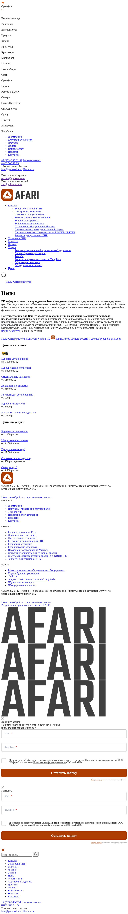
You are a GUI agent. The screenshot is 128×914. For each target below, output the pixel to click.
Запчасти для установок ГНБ (31, 235)
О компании (15, 136)
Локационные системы (28, 211)
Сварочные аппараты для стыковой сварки (39, 229)
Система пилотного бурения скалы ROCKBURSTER (45, 232)
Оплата (12, 145)
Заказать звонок (32, 160)
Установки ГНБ (17, 238)
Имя (7, 733)
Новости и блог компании (23, 514)
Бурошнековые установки (29, 223)
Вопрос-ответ (16, 148)
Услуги (12, 247)
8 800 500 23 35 (10, 163)
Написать (28, 169)
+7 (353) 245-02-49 (11, 160)
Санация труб (9, 467)
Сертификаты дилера (20, 139)
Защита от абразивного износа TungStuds (38, 259)
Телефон (10, 747)
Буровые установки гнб (14, 358)
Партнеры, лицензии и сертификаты (29, 508)
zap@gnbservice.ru (11, 184)
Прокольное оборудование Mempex (35, 226)
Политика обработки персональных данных (26, 497)
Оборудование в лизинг (28, 265)
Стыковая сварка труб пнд (16, 458)
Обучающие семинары (27, 262)
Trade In (19, 256)
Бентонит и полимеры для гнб (18, 412)
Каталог (12, 205)
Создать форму (96, 780)
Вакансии (13, 517)
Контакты (13, 154)
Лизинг (12, 244)
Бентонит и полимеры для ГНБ (32, 217)
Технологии (15, 511)
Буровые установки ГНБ (29, 208)
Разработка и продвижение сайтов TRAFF (25, 605)
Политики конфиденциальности (101, 760)
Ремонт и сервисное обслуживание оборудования (43, 250)
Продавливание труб (13, 449)
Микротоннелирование (14, 440)
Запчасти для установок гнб (17, 394)
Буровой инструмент (26, 220)
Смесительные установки (29, 214)
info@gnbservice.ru (11, 169)
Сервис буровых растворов (30, 253)
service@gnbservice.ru (13, 178)
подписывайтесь (10, 330)
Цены (11, 268)
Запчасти (13, 241)
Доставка (13, 142)
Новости (13, 151)
